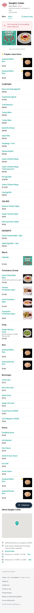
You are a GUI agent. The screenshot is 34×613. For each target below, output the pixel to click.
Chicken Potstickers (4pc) (8, 288)
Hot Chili (5, 464)
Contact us (6, 585)
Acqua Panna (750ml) (10, 411)
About (10, 16)
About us (5, 581)
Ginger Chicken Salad (10, 214)
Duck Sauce (6, 448)
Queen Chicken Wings (10, 159)
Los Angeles (15, 577)
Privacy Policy (7, 593)
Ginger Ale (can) (8, 403)
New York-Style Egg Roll (11, 89)
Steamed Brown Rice (8, 363)
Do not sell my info (8, 600)
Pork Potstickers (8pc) (8, 300)
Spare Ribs (6, 136)
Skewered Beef (7, 151)
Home (4, 577)
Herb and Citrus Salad (10, 222)
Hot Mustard (7, 440)
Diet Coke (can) (8, 388)
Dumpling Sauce (8, 432)
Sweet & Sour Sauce (9, 456)
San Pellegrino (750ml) (10, 419)
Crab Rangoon (7, 105)
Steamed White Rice (8, 60)
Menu (4, 16)
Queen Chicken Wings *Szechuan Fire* (10, 168)
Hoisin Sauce (7, 471)
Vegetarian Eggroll (9, 97)
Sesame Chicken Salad (10, 206)
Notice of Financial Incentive (12, 596)
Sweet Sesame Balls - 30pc (12, 236)
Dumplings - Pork (8, 143)
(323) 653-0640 (13, 12)
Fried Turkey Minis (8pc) (9, 276)
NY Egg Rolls (6, 177)
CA (8, 577)
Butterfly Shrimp (8, 128)
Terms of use (6, 589)
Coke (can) (6, 380)
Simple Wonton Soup (8, 331)
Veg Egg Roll (6, 192)
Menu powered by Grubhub (17, 49)
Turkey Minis (7, 112)
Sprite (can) (6, 395)
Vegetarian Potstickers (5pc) (8, 312)
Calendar (5, 257)
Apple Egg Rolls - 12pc (10, 243)
